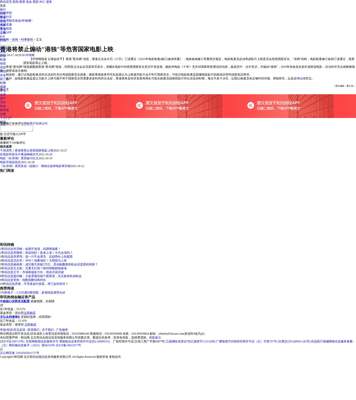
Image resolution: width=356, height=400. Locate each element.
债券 (49, 1)
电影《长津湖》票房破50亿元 (19, 158)
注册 (3, 114)
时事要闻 (27, 39)
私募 (3, 59)
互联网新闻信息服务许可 (42, 341)
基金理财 (6, 20)
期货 (36, 1)
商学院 (4, 110)
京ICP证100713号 (12, 341)
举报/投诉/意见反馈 (12, 329)
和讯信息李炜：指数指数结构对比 (23, 279)
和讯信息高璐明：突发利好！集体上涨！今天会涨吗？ (37, 252)
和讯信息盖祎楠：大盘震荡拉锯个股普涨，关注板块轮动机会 (41, 276)
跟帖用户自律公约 (35, 123)
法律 (303, 78)
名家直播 (6, 24)
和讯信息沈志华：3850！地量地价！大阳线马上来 (34, 260)
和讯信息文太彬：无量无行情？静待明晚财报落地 (34, 268)
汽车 (3, 102)
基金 (29, 1)
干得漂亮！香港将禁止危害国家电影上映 (26, 150)
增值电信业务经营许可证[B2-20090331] (84, 341)
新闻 (16, 1)
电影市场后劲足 (10, 162)
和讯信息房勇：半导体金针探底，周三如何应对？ (35, 283)
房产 (3, 98)
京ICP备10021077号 (68, 345)
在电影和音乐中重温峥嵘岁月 (19, 154)
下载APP (5, 32)
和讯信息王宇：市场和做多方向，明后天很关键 (32, 272)
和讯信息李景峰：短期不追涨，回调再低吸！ (31, 248)
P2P (2, 36)
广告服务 (62, 329)
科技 (3, 106)
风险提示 (155, 337)
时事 (3, 82)
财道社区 (6, 16)
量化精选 (6, 28)
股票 (22, 1)
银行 (3, 9)
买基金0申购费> (22, 20)
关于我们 (48, 329)
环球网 (30, 55)
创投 (3, 63)
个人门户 (6, 117)
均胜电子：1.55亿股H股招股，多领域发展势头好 (33, 292)
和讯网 (4, 39)
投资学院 (6, 12)
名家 (3, 94)
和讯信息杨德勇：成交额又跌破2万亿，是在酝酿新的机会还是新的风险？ (49, 264)
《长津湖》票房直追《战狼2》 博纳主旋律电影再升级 (35, 166)
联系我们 (33, 329)
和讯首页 (6, 1)
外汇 (42, 1)
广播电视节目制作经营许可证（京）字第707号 (246, 341)
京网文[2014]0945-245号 (293, 341)
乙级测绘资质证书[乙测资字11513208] (190, 341)
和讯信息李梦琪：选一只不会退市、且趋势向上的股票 (37, 256)
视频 (3, 86)
